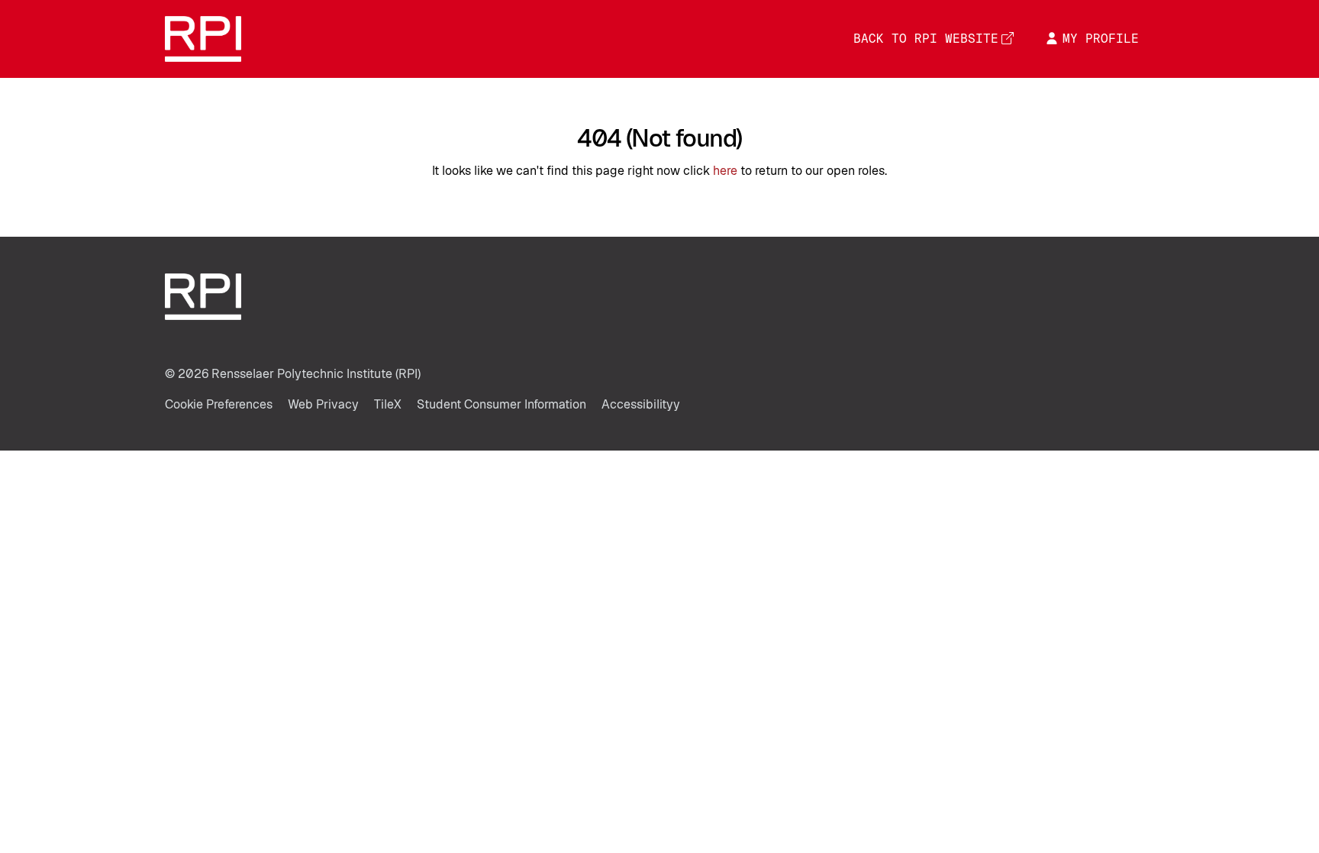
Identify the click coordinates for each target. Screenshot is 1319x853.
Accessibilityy (640, 404)
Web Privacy (323, 404)
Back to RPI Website (925, 39)
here (725, 171)
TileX (388, 404)
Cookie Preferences (219, 404)
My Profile (1101, 39)
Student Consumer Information (501, 404)
